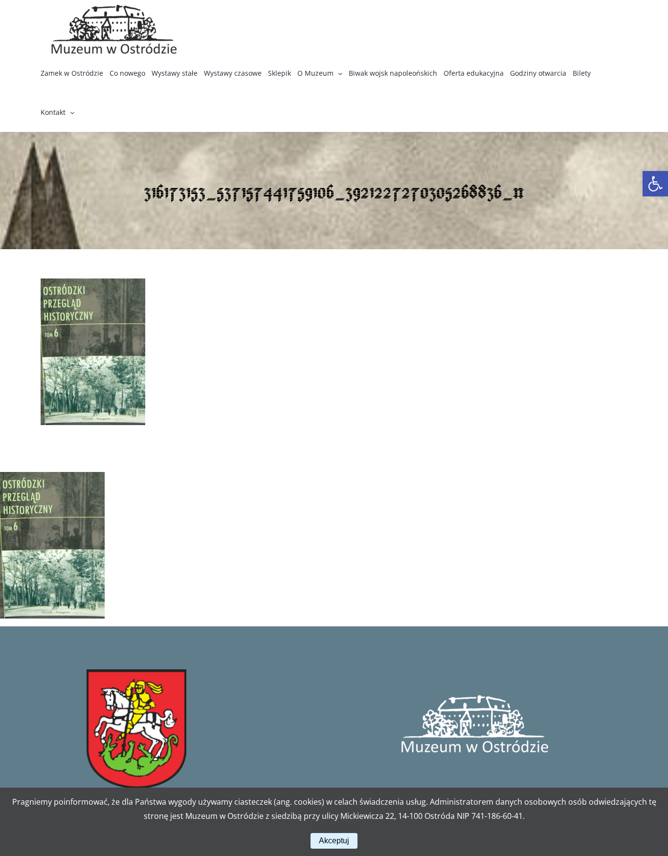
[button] (655, 183)
